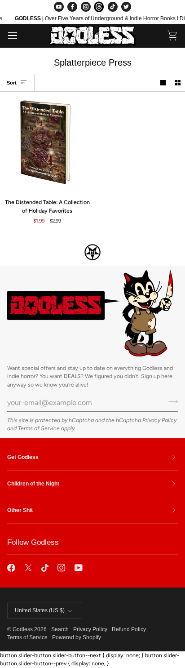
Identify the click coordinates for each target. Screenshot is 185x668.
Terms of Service (39, 428)
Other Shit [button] (20, 510)
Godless (23, 629)
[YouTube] (58, 6)
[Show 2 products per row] (178, 83)
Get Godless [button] (23, 457)
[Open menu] (20, 35)
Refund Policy (129, 629)
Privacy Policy (159, 420)
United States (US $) (40, 610)
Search (60, 629)
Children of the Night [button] (33, 484)
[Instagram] (85, 6)
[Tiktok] (44, 568)
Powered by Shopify (76, 637)
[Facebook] (72, 6)
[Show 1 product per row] (163, 83)
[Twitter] (126, 6)
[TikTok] (112, 6)
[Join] (170, 401)
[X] (28, 568)
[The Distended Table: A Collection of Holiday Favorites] (46, 144)
